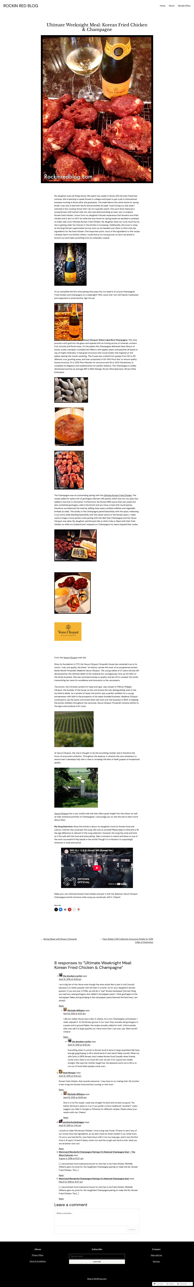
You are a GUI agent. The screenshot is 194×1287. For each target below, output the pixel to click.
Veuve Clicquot (70, 657)
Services (156, 1261)
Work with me (156, 1255)
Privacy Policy (37, 1255)
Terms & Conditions (38, 1261)
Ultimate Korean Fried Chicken (118, 495)
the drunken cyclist (72, 976)
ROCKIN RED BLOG (20, 5)
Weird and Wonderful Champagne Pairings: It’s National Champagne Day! (94, 1178)
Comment (131, 1229)
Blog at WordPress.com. (97, 1279)
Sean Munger (69, 1072)
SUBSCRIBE (97, 1262)
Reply (61, 1006)
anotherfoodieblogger (73, 1122)
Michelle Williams (76, 1010)
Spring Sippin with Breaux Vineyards (60, 939)
